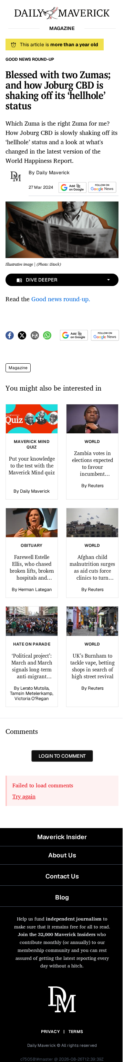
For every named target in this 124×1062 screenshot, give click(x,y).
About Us (62, 855)
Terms (76, 1031)
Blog (62, 897)
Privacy (50, 1031)
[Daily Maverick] (62, 12)
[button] (71, 187)
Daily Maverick (53, 172)
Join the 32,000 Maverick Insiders (56, 934)
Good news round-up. (61, 299)
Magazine (18, 368)
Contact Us (62, 876)
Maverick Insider (62, 837)
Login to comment (62, 756)
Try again (23, 796)
